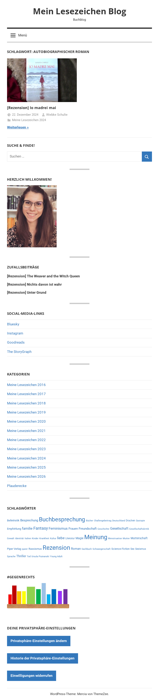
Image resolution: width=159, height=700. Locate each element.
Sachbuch (87, 549)
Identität (19, 538)
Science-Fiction (120, 548)
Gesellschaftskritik (139, 529)
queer (25, 549)
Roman (76, 549)
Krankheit (44, 538)
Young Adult (56, 556)
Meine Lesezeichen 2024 (29, 120)
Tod (29, 556)
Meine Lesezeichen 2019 (26, 412)
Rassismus (35, 548)
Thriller (21, 556)
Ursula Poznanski (40, 556)
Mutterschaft (139, 538)
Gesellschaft (119, 528)
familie (27, 528)
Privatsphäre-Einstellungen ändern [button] (39, 641)
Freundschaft (88, 528)
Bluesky (13, 324)
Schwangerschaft (102, 549)
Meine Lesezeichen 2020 (26, 421)
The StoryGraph (19, 352)
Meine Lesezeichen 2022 (26, 440)
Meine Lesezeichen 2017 (26, 394)
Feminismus (58, 528)
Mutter (126, 538)
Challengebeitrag (102, 520)
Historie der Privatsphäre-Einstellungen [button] (43, 658)
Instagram (15, 333)
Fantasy (40, 528)
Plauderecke (16, 486)
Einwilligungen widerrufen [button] (32, 676)
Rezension (56, 547)
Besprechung (29, 520)
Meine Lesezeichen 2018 (26, 403)
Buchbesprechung (62, 519)
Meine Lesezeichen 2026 (26, 476)
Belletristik (13, 520)
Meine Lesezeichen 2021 (26, 431)
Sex (132, 548)
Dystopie (140, 520)
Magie (79, 538)
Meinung (95, 537)
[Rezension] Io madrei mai (31, 107)
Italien (28, 538)
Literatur (70, 538)
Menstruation (115, 538)
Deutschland (118, 520)
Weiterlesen (16, 127)
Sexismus (140, 548)
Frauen (73, 528)
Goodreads (16, 342)
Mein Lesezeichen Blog (79, 11)
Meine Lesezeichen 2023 (26, 449)
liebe (61, 538)
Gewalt (10, 538)
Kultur (53, 538)
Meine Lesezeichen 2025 (26, 467)
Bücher (89, 520)
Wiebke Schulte (56, 115)
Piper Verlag (14, 548)
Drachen (130, 520)
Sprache (11, 556)
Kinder (35, 538)
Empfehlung (14, 528)
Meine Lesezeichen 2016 (26, 385)
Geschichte (103, 529)
